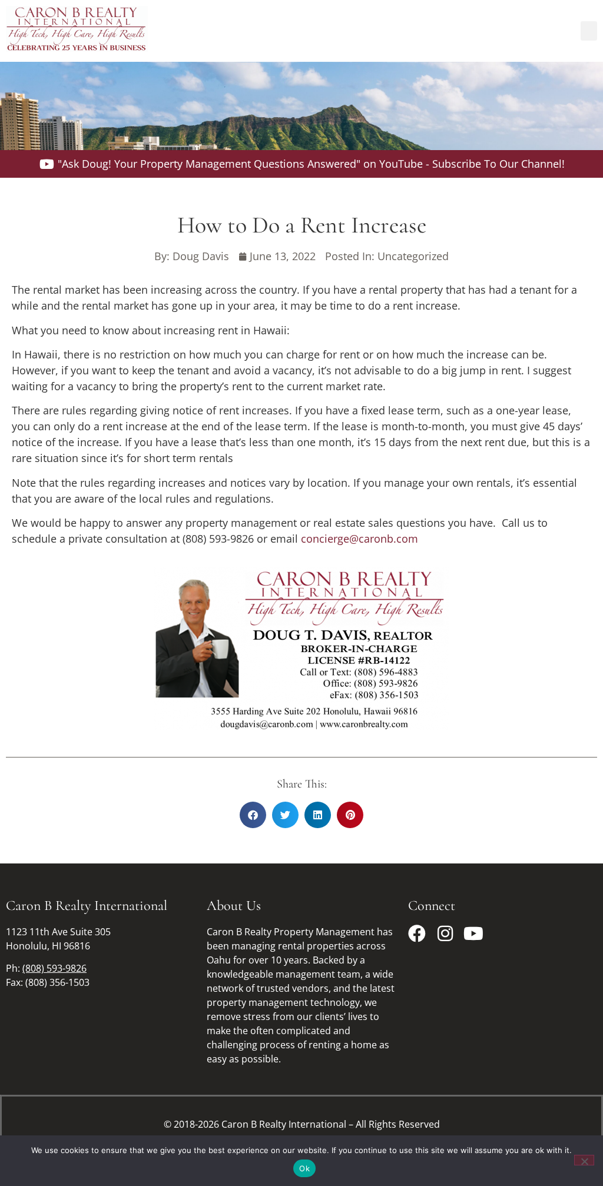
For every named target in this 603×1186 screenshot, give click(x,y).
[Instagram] (445, 933)
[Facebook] (417, 933)
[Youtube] (473, 933)
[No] (584, 1160)
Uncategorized (413, 256)
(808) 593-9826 (54, 968)
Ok (304, 1168)
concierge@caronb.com (359, 538)
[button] (589, 31)
